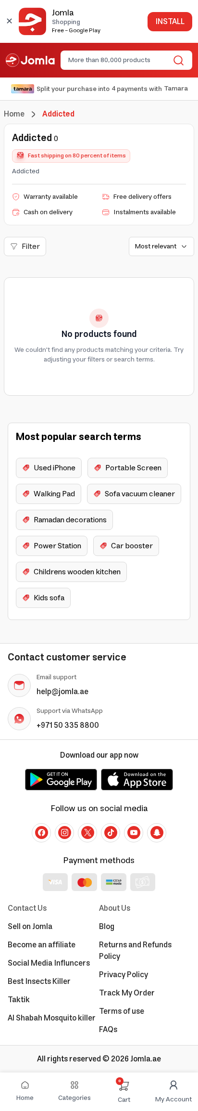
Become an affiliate (41, 945)
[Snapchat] (156, 832)
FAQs (108, 1029)
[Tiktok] (110, 832)
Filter (31, 246)
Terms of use (121, 1011)
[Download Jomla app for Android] (61, 779)
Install (170, 21)
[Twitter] (87, 832)
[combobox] (118, 60)
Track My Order (127, 993)
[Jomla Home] (30, 60)
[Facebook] (41, 832)
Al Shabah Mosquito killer (52, 1018)
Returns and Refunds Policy (135, 950)
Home (14, 114)
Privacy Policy (123, 975)
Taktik (19, 1000)
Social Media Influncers (49, 963)
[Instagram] (64, 832)
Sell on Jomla (30, 926)
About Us (114, 908)
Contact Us (27, 908)
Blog (106, 926)
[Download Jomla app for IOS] (137, 779)
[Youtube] (133, 832)
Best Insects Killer (39, 981)
